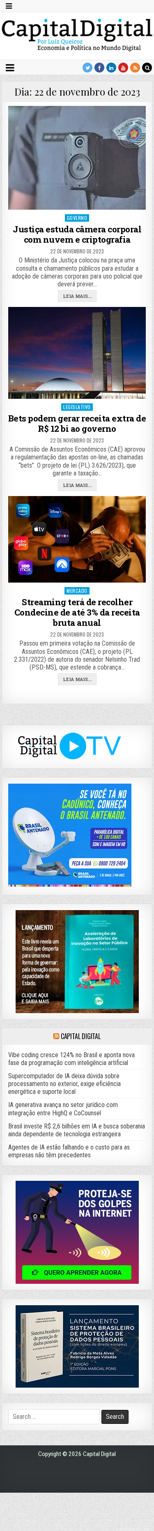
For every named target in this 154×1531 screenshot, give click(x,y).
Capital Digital (81, 1036)
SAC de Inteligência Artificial (133, 1529)
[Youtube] (123, 68)
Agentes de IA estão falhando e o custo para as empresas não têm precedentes (69, 1151)
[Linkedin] (111, 68)
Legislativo (77, 406)
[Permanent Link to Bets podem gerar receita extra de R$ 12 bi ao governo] (77, 352)
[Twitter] (87, 68)
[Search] (147, 68)
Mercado (77, 590)
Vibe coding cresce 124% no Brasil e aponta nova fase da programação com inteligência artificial (71, 1059)
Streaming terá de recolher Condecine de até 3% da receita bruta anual (77, 612)
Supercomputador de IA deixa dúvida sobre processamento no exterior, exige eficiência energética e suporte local (64, 1084)
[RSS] (135, 68)
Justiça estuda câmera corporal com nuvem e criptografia (77, 234)
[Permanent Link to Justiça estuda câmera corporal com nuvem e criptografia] (77, 158)
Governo (77, 217)
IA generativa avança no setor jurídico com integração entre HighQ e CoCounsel (63, 1109)
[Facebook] (99, 68)
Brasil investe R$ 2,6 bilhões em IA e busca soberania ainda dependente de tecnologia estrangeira (76, 1130)
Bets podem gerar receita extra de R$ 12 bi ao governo (77, 423)
